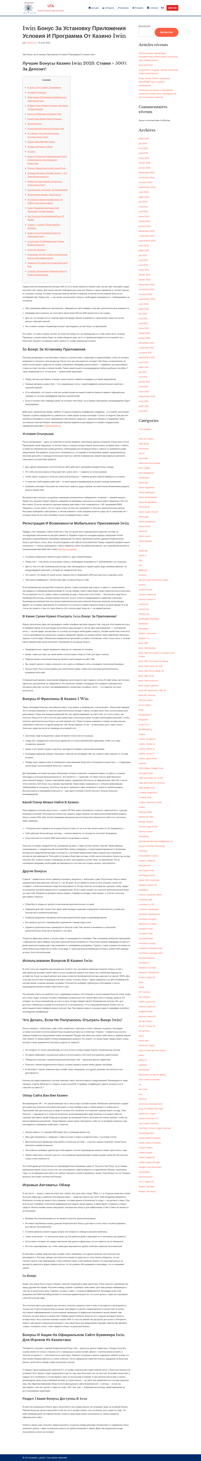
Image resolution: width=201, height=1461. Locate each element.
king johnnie (144, 865)
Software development (151, 1103)
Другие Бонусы (34, 123)
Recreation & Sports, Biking (152, 1074)
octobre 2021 (145, 352)
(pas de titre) (146, 65)
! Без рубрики (145, 429)
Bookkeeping (145, 729)
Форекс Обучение (147, 1191)
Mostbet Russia (146, 958)
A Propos (109, 7)
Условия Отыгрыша (36, 92)
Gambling (143, 836)
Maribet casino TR (148, 884)
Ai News (142, 575)
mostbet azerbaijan (149, 909)
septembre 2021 (147, 357)
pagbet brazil (145, 1011)
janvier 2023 (144, 279)
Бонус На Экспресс (36, 249)
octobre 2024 (145, 182)
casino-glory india (148, 758)
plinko (141, 1055)
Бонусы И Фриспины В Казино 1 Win (44, 113)
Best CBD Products (148, 680)
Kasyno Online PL (147, 860)
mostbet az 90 (146, 904)
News (141, 987)
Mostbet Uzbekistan (149, 972)
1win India (143, 458)
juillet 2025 (144, 138)
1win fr (142, 453)
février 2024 (144, 221)
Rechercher (144, 26)
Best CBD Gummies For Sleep (153, 661)
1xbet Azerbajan (147, 492)
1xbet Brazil (144, 506)
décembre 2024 (147, 172)
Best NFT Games (147, 695)
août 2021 (143, 362)
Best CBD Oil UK (146, 675)
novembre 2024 (147, 177)
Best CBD (143, 643)
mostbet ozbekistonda (150, 948)
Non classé (144, 996)
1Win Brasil (144, 443)
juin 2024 (143, 201)
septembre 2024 (147, 187)
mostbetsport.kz (52, 425)
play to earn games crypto (152, 1050)
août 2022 (144, 304)
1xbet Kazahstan (147, 521)
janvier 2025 (145, 167)
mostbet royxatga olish (151, 953)
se (140, 1084)
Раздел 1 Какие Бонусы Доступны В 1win (46, 168)
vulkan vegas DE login (149, 1162)
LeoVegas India (146, 870)
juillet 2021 (143, 367)
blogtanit (143, 719)
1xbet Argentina (147, 487)
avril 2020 (143, 386)
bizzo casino (145, 705)
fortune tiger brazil (148, 826)
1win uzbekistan (146, 472)
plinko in (143, 1060)
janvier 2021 (144, 381)
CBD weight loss (147, 787)
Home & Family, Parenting (151, 846)
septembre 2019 (147, 396)
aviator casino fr (147, 599)
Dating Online (145, 812)
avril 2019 (143, 411)
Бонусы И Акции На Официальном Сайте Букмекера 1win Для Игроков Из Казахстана (47, 160)
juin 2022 (143, 313)
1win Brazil (143, 448)
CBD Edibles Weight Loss (151, 768)
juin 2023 (143, 255)
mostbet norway (147, 943)
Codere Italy (145, 797)
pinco (141, 1035)
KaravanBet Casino (148, 855)
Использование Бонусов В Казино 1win (45, 128)
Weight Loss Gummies (150, 1167)
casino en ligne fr (147, 739)
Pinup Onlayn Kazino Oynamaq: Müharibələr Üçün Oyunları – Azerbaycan (154, 82)
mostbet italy (146, 933)
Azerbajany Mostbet (149, 618)
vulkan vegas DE (147, 1157)
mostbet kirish (146, 938)
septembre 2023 (147, 240)
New (141, 982)
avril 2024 (143, 211)
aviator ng (144, 613)
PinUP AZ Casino (147, 1045)
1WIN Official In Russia (149, 463)
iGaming (143, 850)
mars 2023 (144, 269)
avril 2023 (143, 265)
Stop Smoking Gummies (151, 1108)
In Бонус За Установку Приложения (44, 87)
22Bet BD (143, 550)
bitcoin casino (146, 700)
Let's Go (172, 7)
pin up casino (145, 1021)
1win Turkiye (144, 468)
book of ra (144, 724)
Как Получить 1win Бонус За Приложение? (47, 189)
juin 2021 (143, 372)
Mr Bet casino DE (147, 977)
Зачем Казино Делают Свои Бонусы (44, 194)
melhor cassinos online (150, 894)
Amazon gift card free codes (153, 579)
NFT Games (144, 991)
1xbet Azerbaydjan (148, 497)
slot (140, 1094)
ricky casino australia (149, 1079)
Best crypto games (148, 685)
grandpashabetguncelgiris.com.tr (156, 841)
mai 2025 (143, 148)
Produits (139, 7)
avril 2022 (143, 323)
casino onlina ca (147, 743)
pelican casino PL (147, 1016)
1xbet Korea (145, 526)
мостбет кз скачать (68, 549)
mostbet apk (145, 899)
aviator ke (144, 609)
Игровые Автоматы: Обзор (40, 146)
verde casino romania (150, 1142)
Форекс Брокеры (146, 1186)
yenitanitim (144, 1172)
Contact (153, 7)
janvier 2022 (144, 338)
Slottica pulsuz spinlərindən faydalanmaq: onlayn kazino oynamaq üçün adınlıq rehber (158, 57)
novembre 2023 (146, 235)
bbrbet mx (144, 638)
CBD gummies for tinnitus (151, 782)
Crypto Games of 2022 (150, 802)
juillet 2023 (144, 250)
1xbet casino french (148, 511)
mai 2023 (143, 260)
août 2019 (143, 401)
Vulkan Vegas (145, 1152)
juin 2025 (143, 143)
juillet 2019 (144, 406)
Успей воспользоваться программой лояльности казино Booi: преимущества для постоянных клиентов (157, 94)
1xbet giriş (143, 516)
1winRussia (144, 477)
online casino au (147, 1001)
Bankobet (143, 623)
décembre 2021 (146, 342)
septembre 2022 (147, 299)
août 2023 (144, 245)
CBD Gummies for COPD (151, 777)
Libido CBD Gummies (149, 880)
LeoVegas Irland (147, 875)
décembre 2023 (147, 231)
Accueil (94, 7)
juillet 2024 (144, 197)
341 (140, 565)
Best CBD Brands (147, 648)
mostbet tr (144, 962)
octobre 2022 (145, 294)
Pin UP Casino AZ (147, 1026)
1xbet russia (144, 536)
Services (124, 7)
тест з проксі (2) (146, 1181)
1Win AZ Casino (146, 438)
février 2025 (144, 162)
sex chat (143, 1089)
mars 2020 (144, 391)
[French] (162, 8)
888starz (143, 570)
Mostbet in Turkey (148, 923)
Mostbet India (146, 928)
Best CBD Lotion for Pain (151, 666)
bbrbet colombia (147, 633)
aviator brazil (145, 589)
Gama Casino (146, 831)
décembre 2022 (147, 284)
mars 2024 (144, 216)
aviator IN (143, 604)
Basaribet (143, 628)
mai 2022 (143, 318)
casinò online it (146, 753)
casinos (142, 763)
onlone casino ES (147, 1006)
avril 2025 (143, 153)
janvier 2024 (145, 226)
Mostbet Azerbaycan (149, 914)
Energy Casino (146, 821)
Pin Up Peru (144, 1030)
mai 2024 (143, 206)
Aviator (142, 584)
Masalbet (143, 889)
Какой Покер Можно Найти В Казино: (44, 118)
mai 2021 (143, 376)
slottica (142, 1098)
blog (141, 709)
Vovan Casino (146, 1147)
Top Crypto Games (148, 1123)
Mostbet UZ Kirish (147, 967)
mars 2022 (144, 328)
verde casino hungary (150, 1137)
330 (140, 560)
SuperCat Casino (147, 1113)
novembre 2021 (146, 347)
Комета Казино (146, 1176)
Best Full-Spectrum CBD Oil (152, 690)
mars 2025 (144, 158)
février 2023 (144, 274)
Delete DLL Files (146, 816)
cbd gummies (146, 773)
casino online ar (147, 748)
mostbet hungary (148, 919)
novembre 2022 (146, 289)
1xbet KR (143, 531)
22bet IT (143, 555)
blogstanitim (145, 714)
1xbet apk (143, 482)
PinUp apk (143, 1040)
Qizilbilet (143, 1065)
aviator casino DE (147, 594)
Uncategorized (146, 1133)
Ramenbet (144, 1069)
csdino (142, 807)
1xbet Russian (145, 541)
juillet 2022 (144, 308)
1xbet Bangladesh (148, 502)
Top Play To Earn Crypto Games (155, 1128)
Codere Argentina (148, 792)
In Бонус (31, 151)
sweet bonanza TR (148, 1118)
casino (142, 734)
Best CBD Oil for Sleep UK (151, 670)
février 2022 (144, 333)
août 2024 (144, 192)
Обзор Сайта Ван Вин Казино (41, 141)
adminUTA (31, 43)
